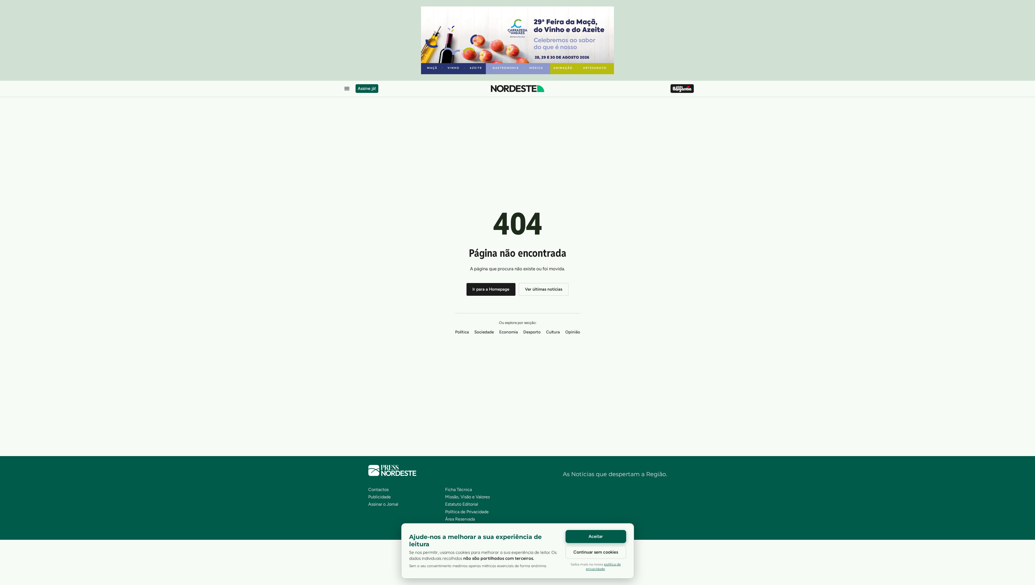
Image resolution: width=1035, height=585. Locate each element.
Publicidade (379, 496)
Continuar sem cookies (595, 552)
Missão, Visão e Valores (467, 496)
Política (462, 332)
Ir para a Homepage (490, 289)
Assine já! (367, 88)
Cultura (553, 332)
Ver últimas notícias (543, 289)
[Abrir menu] (346, 88)
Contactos (378, 489)
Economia (508, 332)
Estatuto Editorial (461, 504)
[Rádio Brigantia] (682, 88)
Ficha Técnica (458, 489)
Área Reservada (460, 519)
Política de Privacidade (467, 511)
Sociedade (484, 332)
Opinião (572, 332)
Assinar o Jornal (383, 504)
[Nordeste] (517, 88)
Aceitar (596, 536)
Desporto (532, 332)
